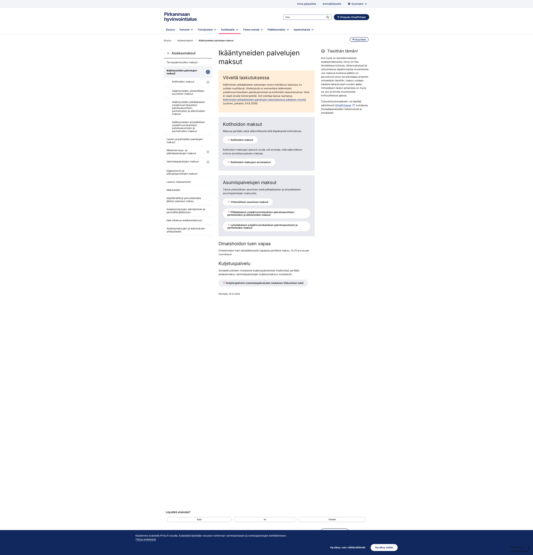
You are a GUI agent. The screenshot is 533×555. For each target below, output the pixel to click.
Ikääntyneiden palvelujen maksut (182, 72)
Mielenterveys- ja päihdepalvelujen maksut (181, 152)
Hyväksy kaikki (384, 547)
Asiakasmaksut (185, 40)
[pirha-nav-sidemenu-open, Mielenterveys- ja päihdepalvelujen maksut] (208, 152)
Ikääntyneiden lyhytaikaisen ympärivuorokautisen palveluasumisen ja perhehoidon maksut (188, 127)
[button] (199, 519)
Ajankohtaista (302, 29)
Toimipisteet (205, 29)
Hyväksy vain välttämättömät (347, 547)
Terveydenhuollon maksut (182, 62)
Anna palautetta (306, 3)
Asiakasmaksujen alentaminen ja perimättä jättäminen (186, 211)
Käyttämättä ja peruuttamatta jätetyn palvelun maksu (184, 200)
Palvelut (185, 29)
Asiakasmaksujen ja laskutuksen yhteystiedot (186, 230)
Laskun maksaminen (179, 181)
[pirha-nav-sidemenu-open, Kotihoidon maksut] (208, 82)
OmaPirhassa (343, 105)
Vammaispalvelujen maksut (183, 161)
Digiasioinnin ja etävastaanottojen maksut (182, 172)
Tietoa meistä (251, 29)
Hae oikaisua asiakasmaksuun (184, 220)
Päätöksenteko (276, 29)
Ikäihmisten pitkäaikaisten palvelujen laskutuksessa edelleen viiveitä (264, 99)
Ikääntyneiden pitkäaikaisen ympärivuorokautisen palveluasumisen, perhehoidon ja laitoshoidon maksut (188, 108)
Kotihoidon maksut (183, 81)
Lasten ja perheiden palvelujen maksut (185, 141)
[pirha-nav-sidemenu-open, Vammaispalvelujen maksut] (208, 162)
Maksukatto (173, 189)
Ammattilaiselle (332, 3)
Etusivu (170, 29)
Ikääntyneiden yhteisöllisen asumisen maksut (188, 92)
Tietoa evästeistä (145, 539)
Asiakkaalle (228, 29)
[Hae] (327, 17)
